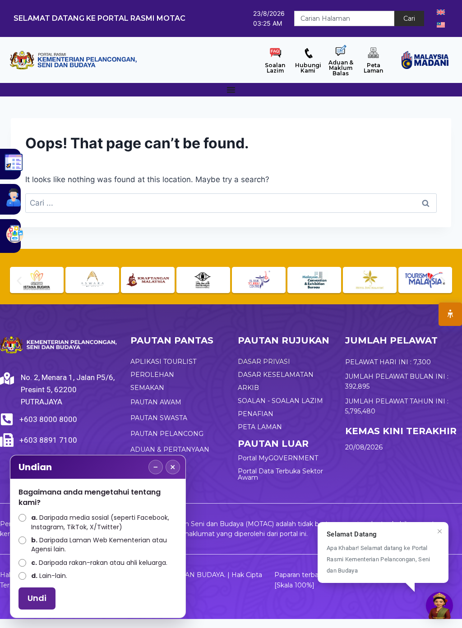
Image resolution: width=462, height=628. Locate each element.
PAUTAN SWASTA (158, 418)
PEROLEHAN (152, 375)
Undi (37, 598)
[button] (19, 281)
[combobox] (344, 18)
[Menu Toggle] (231, 89)
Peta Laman (373, 68)
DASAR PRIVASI (264, 362)
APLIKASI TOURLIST (163, 362)
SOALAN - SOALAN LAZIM (280, 401)
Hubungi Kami (308, 68)
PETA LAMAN (260, 427)
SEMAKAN (147, 388)
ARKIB (248, 388)
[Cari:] (231, 202)
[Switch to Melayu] (440, 24)
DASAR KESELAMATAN (276, 375)
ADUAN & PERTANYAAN (169, 449)
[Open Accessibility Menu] (450, 314)
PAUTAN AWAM (155, 402)
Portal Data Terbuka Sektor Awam (280, 474)
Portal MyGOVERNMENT (278, 458)
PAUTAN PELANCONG (166, 434)
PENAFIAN (255, 414)
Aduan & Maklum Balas (340, 68)
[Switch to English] (440, 12)
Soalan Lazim (275, 68)
